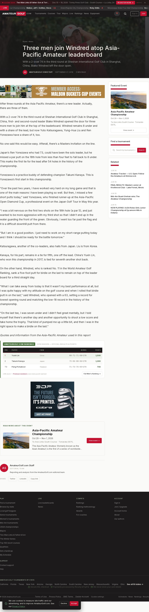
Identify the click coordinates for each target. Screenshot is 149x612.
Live (71, 13)
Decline (64, 603)
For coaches (81, 515)
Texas (21, 584)
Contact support (7, 565)
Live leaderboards (46, 503)
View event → (128, 130)
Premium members (20, 374)
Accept (74, 603)
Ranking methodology (85, 507)
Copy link (34, 479)
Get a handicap (6, 551)
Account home (120, 511)
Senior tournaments (8, 515)
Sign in (135, 14)
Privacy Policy (55, 597)
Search (141, 150)
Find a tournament (7, 503)
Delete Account (82, 597)
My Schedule (5, 555)
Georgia (49, 584)
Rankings (79, 13)
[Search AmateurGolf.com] (125, 14)
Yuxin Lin (15, 355)
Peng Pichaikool (18, 367)
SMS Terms (68, 597)
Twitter (12, 479)
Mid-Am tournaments (9, 523)
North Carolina (61, 584)
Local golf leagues (8, 511)
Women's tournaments (9, 519)
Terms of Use (41, 597)
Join (143, 14)
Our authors (119, 519)
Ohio (122, 584)
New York (30, 584)
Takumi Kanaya (18, 361)
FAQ (1, 569)
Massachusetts (103, 584)
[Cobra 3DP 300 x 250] (52, 400)
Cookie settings (97, 597)
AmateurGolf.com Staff (41, 72)
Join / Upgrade (120, 507)
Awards (79, 511)
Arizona (40, 584)
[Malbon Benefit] (52, 91)
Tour (59, 13)
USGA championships (9, 527)
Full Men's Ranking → (92, 374)
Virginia (115, 584)
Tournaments (40, 13)
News (86, 13)
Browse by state (7, 507)
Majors (65, 13)
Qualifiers (4, 547)
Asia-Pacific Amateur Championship (123, 113)
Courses (51, 13)
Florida (13, 584)
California (4, 584)
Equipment (95, 13)
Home (25, 41)
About (116, 515)
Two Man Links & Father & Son (13, 535)
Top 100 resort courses (10, 543)
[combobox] (129, 150)
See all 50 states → (135, 584)
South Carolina (75, 584)
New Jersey (89, 584)
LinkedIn (23, 479)
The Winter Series (7, 539)
